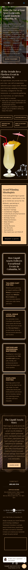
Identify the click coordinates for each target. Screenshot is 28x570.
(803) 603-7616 (14, 484)
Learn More (14, 465)
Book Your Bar (11, 59)
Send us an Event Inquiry (20, 124)
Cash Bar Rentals (20, 117)
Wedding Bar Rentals (6, 124)
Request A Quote (12, 239)
